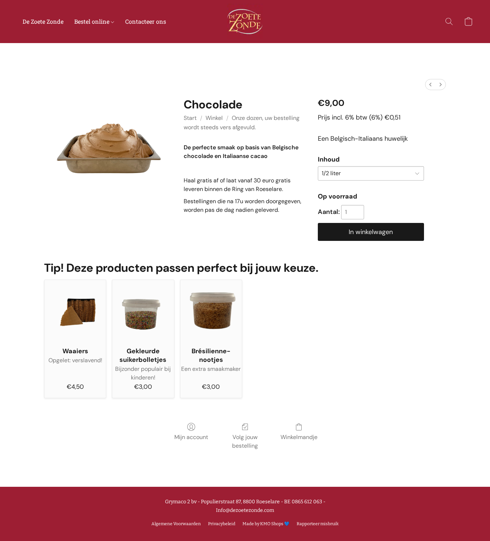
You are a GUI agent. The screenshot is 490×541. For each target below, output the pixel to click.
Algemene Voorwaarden (176, 523)
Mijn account (191, 437)
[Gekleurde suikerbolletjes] (143, 310)
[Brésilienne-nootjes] (211, 310)
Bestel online (92, 21)
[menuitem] (430, 84)
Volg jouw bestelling (245, 441)
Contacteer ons (145, 21)
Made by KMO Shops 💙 (265, 523)
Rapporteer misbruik (318, 523)
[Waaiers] (75, 310)
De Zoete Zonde (43, 21)
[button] (245, 21)
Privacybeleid (221, 523)
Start (190, 118)
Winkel (214, 118)
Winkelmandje (299, 437)
